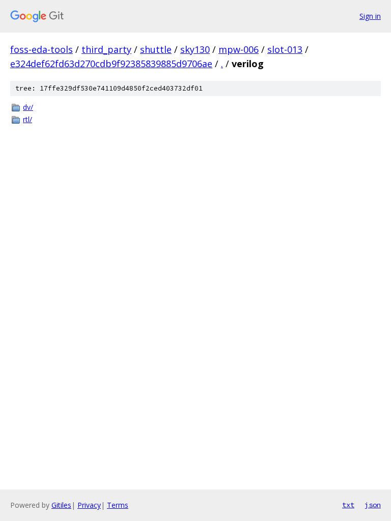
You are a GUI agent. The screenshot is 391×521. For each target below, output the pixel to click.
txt (348, 504)
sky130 (195, 49)
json (373, 504)
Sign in (370, 16)
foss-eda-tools (41, 49)
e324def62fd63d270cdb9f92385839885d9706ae (111, 63)
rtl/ (27, 119)
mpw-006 (238, 49)
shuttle (156, 49)
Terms (117, 505)
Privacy (89, 505)
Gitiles (61, 505)
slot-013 (284, 49)
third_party (106, 49)
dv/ (28, 107)
